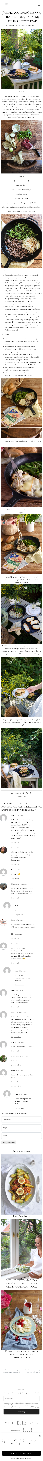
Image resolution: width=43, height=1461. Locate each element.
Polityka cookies (15, 1458)
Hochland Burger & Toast (32, 207)
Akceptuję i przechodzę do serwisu (21, 1453)
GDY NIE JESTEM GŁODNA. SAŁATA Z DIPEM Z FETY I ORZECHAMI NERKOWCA (21, 1283)
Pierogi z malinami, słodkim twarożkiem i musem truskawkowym (21, 1354)
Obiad (35, 25)
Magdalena (15, 884)
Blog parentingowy (17, 934)
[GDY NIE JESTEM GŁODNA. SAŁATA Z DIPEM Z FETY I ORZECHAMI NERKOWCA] (21, 1249)
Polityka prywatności (25, 1458)
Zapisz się (21, 1412)
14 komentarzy (17, 793)
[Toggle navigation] (39, 5)
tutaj (38, 1407)
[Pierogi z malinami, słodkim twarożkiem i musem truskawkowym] (21, 1319)
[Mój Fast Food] (21, 1184)
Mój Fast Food (21, 1216)
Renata (13, 848)
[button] (40, 1436)
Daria (13, 920)
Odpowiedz (16, 842)
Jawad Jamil (15, 1056)
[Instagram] (27, 793)
